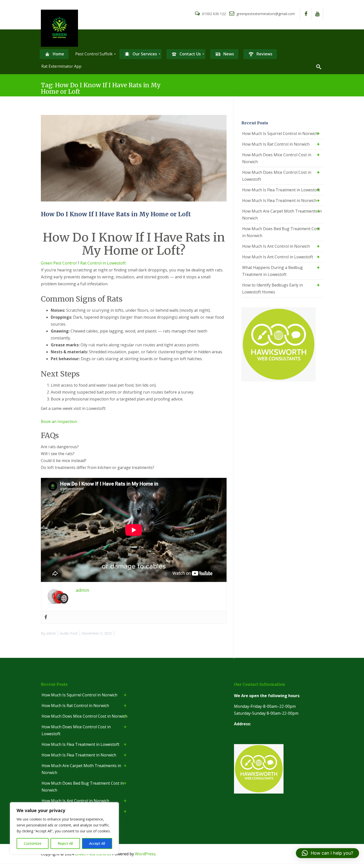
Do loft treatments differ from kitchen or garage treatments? (97, 467)
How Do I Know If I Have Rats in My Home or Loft (116, 214)
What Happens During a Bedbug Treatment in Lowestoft (272, 271)
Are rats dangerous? (60, 446)
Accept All (97, 843)
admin (51, 633)
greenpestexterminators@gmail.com (265, 13)
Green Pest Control (59, 263)
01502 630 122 (214, 13)
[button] (327, 853)
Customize (32, 843)
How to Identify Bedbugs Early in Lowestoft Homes (272, 288)
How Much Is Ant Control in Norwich (276, 246)
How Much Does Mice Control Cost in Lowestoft (276, 176)
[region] (64, 828)
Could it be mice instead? (63, 460)
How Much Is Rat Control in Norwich (276, 144)
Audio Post (69, 633)
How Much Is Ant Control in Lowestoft (277, 257)
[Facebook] (46, 617)
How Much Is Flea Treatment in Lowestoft (281, 190)
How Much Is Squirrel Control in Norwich (280, 133)
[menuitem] (54, 54)
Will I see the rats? (58, 453)
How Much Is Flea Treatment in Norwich (279, 200)
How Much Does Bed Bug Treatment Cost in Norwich (281, 232)
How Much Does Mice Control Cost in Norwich (276, 158)
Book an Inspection (59, 421)
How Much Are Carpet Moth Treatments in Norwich (282, 214)
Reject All (65, 843)
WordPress (145, 854)
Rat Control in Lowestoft (103, 263)
